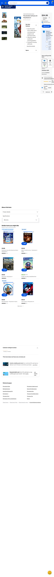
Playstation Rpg (30, 391)
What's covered (49, 35)
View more (20, 306)
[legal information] (49, 17)
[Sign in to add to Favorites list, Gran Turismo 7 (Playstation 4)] (33, 283)
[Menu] (2, 3)
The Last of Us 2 (6, 396)
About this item (6, 207)
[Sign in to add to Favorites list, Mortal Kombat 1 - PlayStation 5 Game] (13, 283)
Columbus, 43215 (45, 70)
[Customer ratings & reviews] (37, 347)
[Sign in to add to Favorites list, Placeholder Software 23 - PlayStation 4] (18, 22)
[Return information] (42, 23)
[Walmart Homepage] (5, 3)
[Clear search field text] (45, 3)
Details (49, 87)
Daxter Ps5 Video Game (32, 388)
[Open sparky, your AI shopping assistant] (50, 573)
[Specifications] (37, 216)
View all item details (31, 46)
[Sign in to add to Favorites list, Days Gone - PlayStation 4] (13, 258)
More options (44, 74)
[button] (16, 27)
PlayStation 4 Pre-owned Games (9, 398)
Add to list (48, 91)
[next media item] (18, 26)
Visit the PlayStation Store (28, 13)
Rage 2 (28, 398)
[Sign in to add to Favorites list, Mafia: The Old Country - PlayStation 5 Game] (33, 232)
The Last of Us (30, 396)
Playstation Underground (32, 386)
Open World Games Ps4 (8, 391)
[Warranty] (36, 220)
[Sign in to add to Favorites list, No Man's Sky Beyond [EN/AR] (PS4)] (33, 258)
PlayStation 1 (5, 393)
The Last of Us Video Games (32, 393)
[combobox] (28, 3)
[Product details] (37, 212)
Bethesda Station (6, 388)
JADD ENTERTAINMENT (49, 78)
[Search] (47, 3)
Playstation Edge (6, 386)
